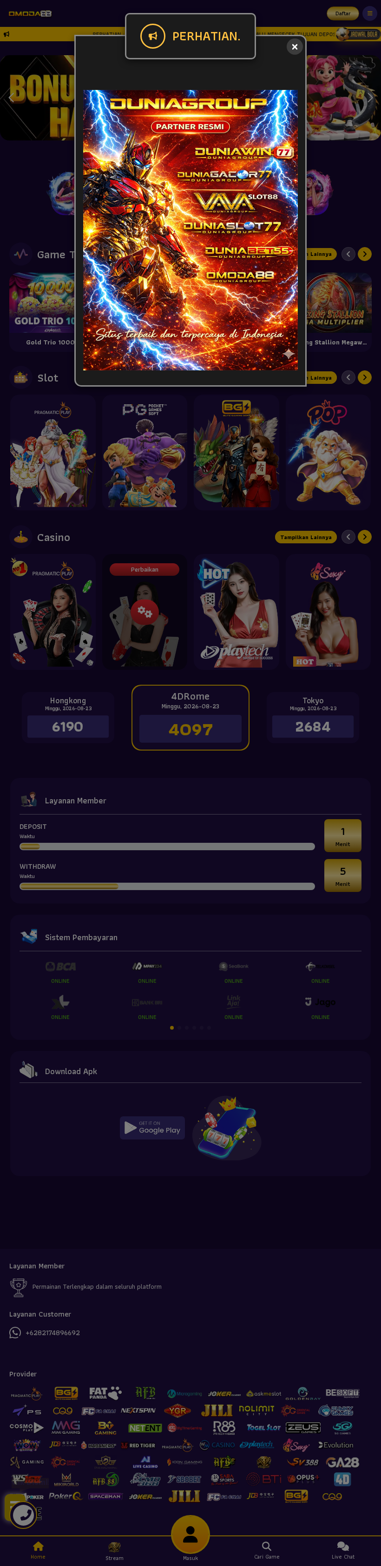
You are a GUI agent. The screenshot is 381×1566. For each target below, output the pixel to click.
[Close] (295, 46)
